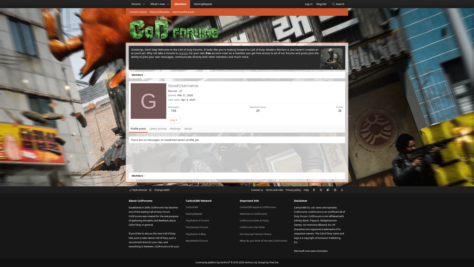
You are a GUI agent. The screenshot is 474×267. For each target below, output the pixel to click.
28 (339, 111)
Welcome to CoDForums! (253, 213)
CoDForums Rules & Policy (254, 220)
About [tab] (188, 128)
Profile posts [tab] (138, 128)
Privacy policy (293, 190)
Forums (136, 4)
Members (180, 4)
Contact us (257, 190)
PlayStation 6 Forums (197, 220)
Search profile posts (183, 12)
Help (306, 190)
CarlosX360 (192, 207)
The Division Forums (197, 227)
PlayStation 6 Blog (196, 234)
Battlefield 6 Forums (197, 240)
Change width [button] (162, 190)
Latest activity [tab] (158, 128)
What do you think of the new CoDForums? (263, 240)
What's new (158, 4)
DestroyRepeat (203, 4)
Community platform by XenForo (227, 262)
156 (173, 111)
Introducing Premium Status (255, 234)
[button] (144, 4)
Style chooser (140, 190)
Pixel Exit (273, 262)
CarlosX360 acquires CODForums (258, 207)
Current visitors (138, 12)
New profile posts (159, 12)
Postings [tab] (175, 128)
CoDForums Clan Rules (252, 227)
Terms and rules (274, 190)
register (183, 53)
